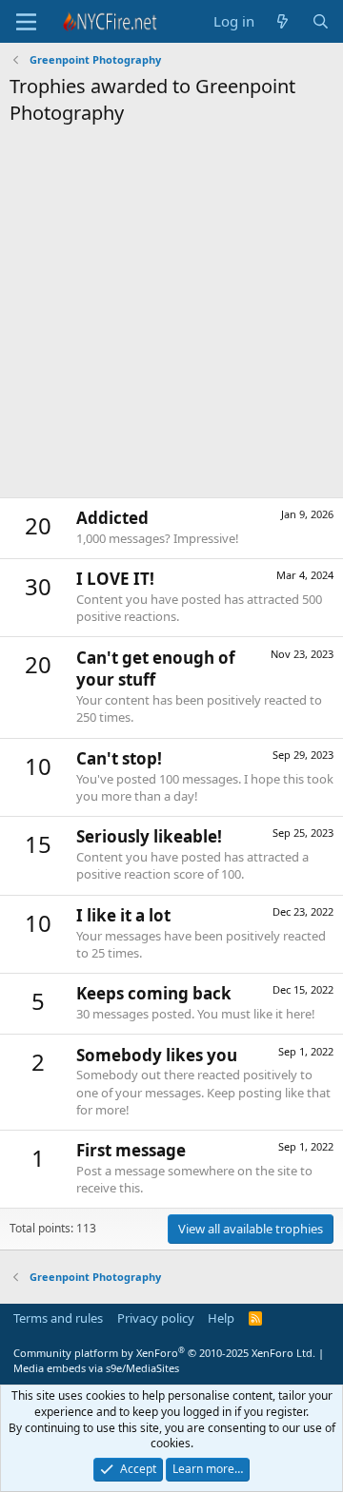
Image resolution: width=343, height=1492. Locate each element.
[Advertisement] (171, 316)
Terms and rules (58, 1318)
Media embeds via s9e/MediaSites (96, 1368)
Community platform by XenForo (164, 1353)
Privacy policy (155, 1318)
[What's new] (282, 21)
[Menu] (26, 22)
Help (221, 1318)
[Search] (320, 21)
